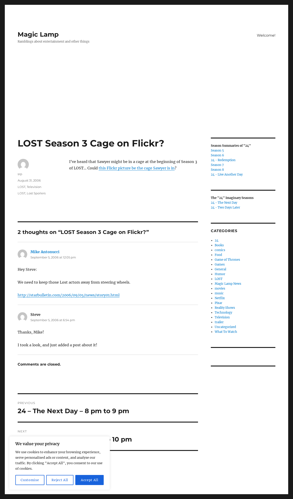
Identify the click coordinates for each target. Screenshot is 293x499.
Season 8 (217, 170)
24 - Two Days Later (225, 207)
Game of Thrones (227, 260)
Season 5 (217, 150)
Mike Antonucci (45, 252)
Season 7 (217, 165)
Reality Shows (225, 308)
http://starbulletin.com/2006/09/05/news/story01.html (68, 295)
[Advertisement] (146, 104)
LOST (21, 187)
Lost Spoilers (36, 193)
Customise (30, 480)
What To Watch (226, 332)
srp (20, 174)
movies (220, 288)
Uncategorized (225, 327)
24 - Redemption (223, 160)
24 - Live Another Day (227, 174)
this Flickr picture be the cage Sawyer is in (137, 168)
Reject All (60, 480)
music (219, 293)
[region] (59, 463)
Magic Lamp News (228, 284)
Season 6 (217, 155)
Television (34, 187)
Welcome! (266, 35)
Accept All (89, 480)
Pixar (218, 303)
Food (218, 255)
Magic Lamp (38, 34)
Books (219, 245)
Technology (223, 313)
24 (216, 240)
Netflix (220, 298)
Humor (220, 274)
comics (220, 250)
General (220, 269)
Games (220, 264)
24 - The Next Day (224, 203)
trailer (219, 322)
